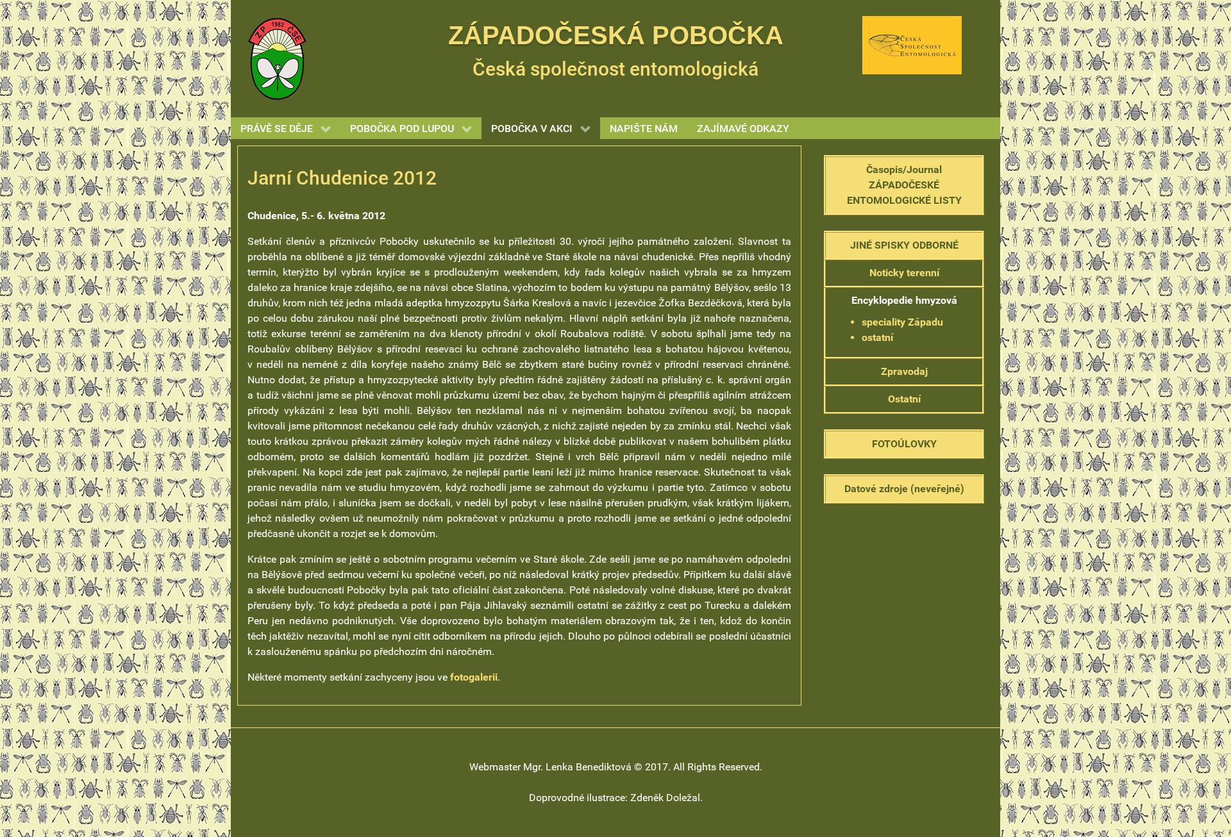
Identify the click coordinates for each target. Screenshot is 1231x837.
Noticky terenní (904, 273)
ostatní (877, 337)
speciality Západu (902, 322)
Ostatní (904, 399)
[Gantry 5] (277, 58)
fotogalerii (474, 677)
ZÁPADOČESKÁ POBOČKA (615, 35)
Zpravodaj (904, 371)
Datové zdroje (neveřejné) (904, 489)
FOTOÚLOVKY (904, 444)
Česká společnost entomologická (615, 69)
